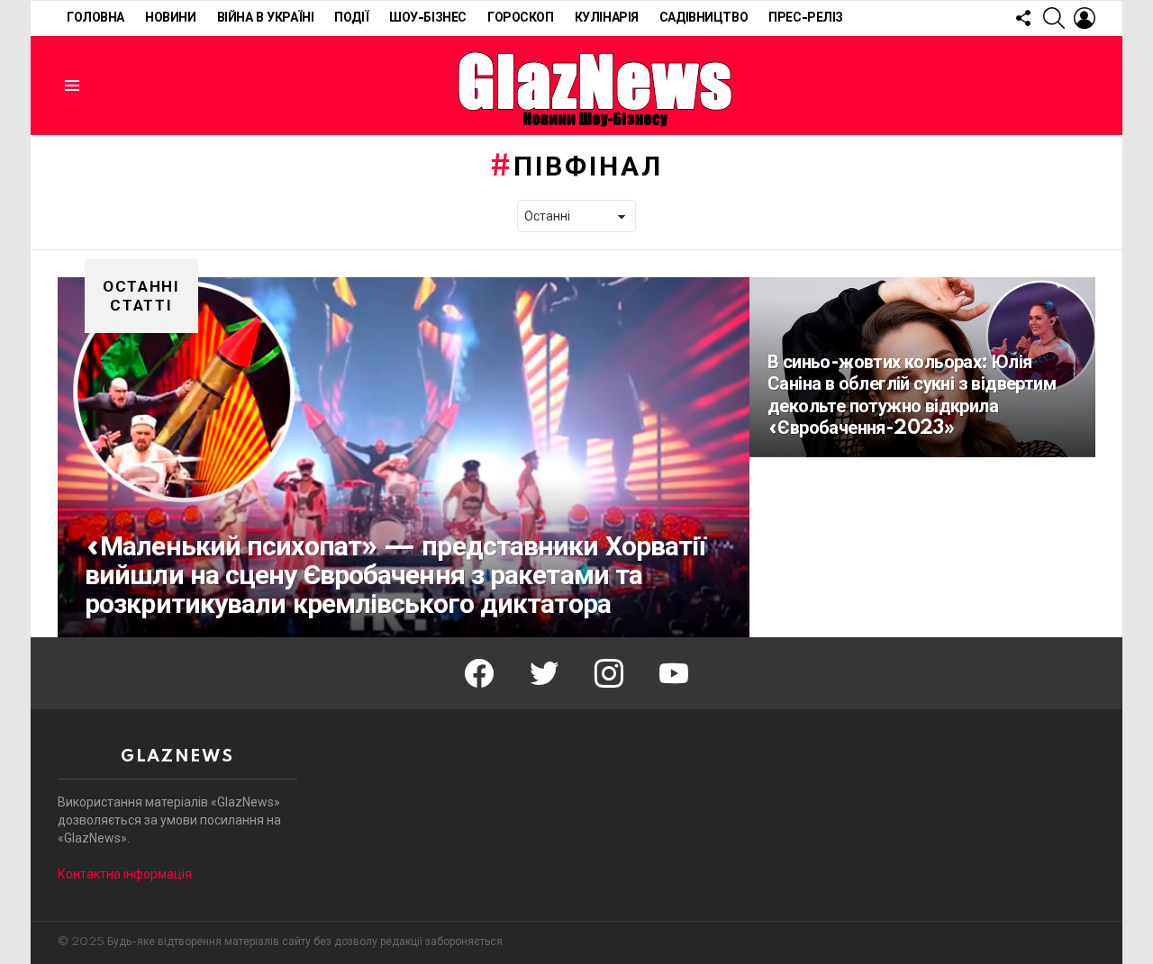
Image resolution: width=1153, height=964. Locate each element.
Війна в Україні (265, 18)
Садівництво (703, 18)
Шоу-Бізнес (428, 18)
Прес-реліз (805, 18)
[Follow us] (1023, 18)
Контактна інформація (125, 874)
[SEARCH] (1054, 18)
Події (351, 18)
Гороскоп (520, 18)
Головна (95, 18)
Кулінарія (607, 18)
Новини (170, 18)
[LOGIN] (1084, 18)
